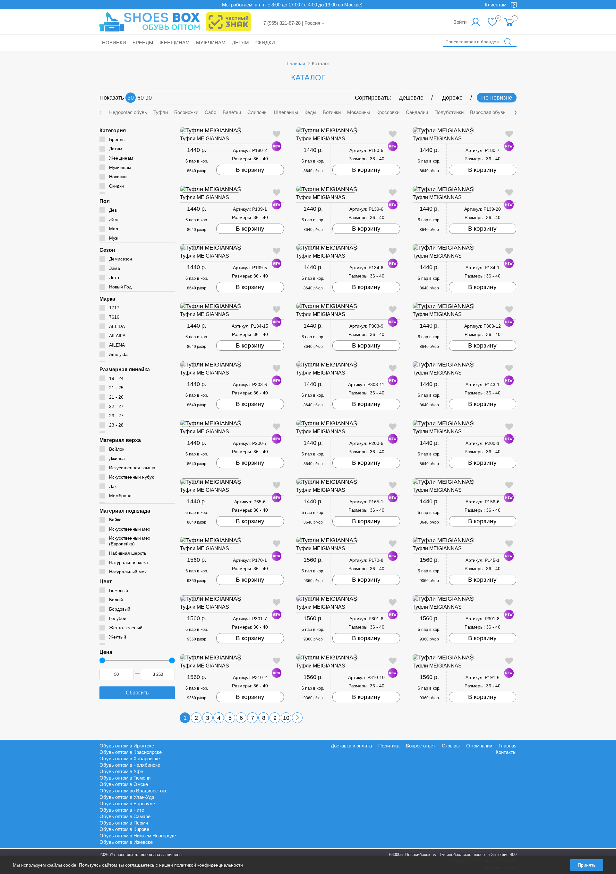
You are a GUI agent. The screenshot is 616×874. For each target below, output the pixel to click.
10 (286, 718)
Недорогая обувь (128, 112)
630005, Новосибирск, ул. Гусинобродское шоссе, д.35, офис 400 (453, 854)
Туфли (160, 112)
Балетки (232, 112)
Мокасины (358, 112)
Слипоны (257, 112)
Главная (296, 63)
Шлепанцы (286, 112)
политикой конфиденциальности (208, 865)
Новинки (114, 42)
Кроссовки (387, 112)
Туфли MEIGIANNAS (204, 138)
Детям (240, 42)
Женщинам (174, 42)
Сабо (210, 112)
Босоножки (186, 112)
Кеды (310, 112)
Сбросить (137, 692)
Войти (459, 22)
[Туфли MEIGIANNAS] (232, 130)
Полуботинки (449, 112)
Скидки (265, 42)
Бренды (143, 42)
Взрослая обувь (488, 112)
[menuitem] (509, 21)
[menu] (509, 21)
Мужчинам (211, 42)
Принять (586, 865)
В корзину (250, 169)
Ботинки (332, 112)
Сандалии (417, 112)
